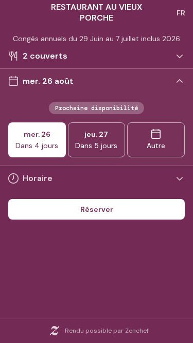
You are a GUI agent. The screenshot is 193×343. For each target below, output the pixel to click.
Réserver (96, 209)
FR (181, 12)
